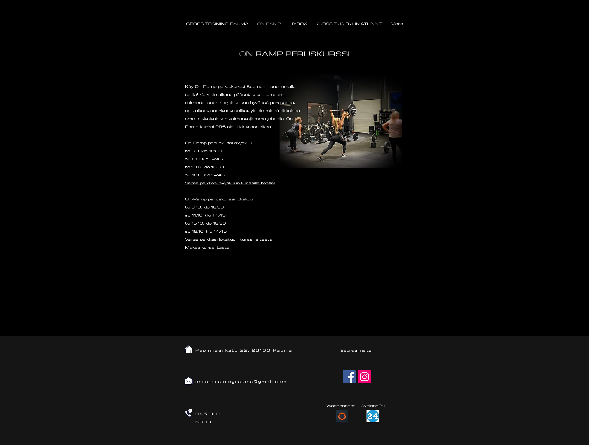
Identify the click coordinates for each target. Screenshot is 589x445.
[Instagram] (364, 376)
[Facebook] (349, 376)
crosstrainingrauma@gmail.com (241, 381)
